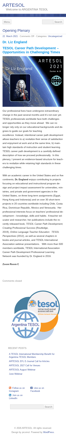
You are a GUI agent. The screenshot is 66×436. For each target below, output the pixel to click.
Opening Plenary (16, 30)
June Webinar (15, 374)
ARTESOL (14, 5)
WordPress (48, 432)
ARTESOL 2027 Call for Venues (24, 365)
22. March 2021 (10, 36)
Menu (7, 22)
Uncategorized (55, 36)
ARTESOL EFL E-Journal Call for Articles (29, 361)
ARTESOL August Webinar (22, 369)
